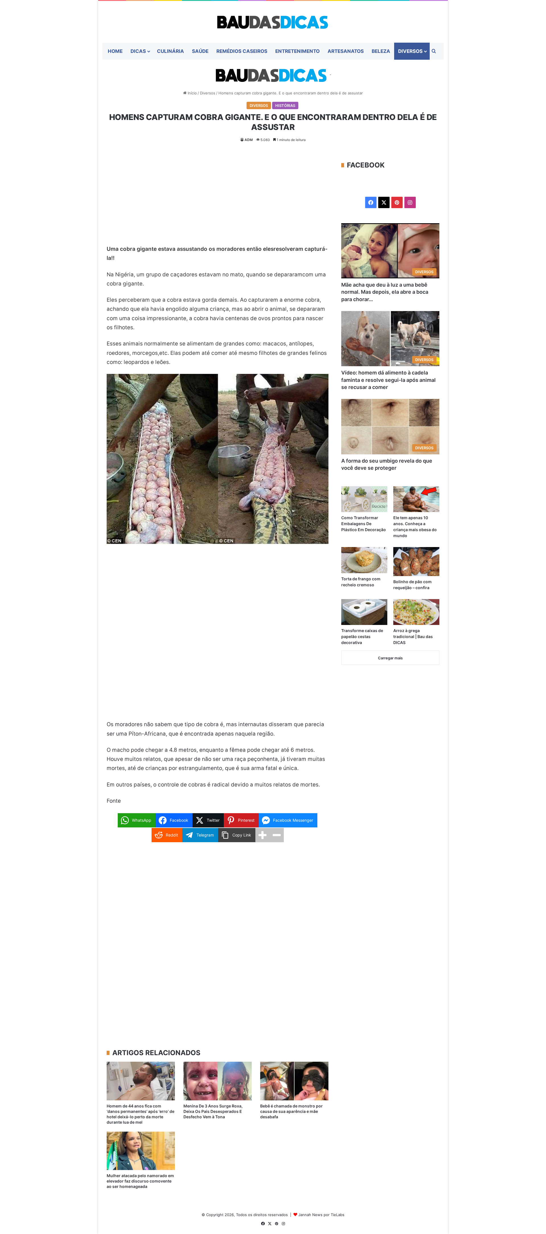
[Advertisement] (217, 202)
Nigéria (124, 274)
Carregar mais (390, 658)
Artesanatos (346, 51)
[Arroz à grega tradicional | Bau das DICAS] (416, 612)
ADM (249, 140)
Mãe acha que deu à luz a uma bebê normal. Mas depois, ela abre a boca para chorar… (384, 292)
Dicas (138, 51)
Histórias (285, 105)
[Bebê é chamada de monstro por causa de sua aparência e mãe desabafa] (294, 1081)
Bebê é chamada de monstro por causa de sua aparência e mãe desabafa (291, 1111)
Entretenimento (297, 51)
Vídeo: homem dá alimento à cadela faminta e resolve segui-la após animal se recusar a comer (388, 380)
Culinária (170, 51)
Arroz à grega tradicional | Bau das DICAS (413, 636)
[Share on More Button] (262, 835)
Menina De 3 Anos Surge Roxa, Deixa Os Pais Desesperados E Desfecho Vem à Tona (213, 1111)
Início (192, 93)
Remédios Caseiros (241, 51)
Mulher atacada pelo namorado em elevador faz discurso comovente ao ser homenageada (140, 1181)
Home (115, 51)
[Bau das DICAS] (273, 21)
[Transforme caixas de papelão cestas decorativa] (364, 612)
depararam (288, 274)
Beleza (381, 51)
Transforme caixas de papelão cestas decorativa (362, 636)
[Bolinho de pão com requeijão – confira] (416, 561)
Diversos (410, 51)
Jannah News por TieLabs (321, 1214)
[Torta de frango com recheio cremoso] (364, 560)
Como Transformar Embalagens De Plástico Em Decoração (363, 523)
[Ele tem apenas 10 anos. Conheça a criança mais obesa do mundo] (416, 499)
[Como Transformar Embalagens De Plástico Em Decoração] (364, 499)
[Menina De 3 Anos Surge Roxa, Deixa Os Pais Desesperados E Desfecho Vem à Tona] (217, 1081)
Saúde (200, 51)
